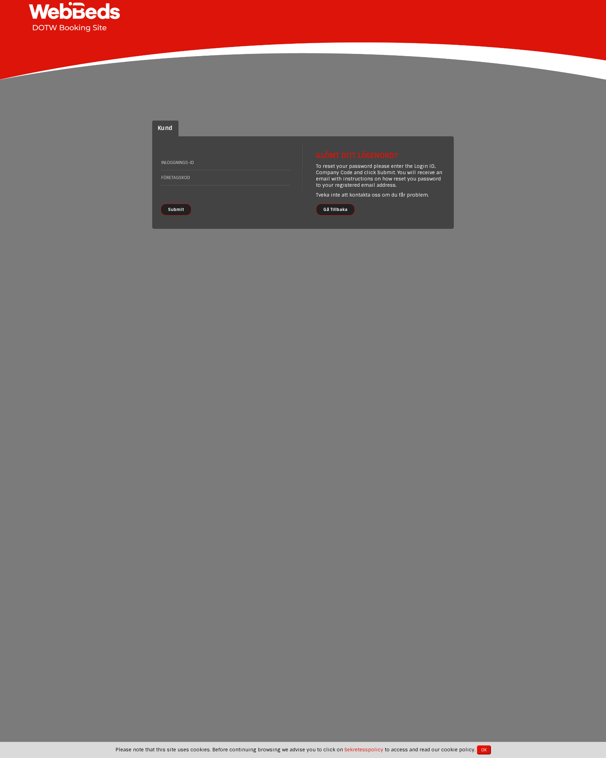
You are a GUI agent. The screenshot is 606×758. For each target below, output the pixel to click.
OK (484, 750)
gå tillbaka (335, 209)
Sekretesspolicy (363, 749)
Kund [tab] (165, 128)
